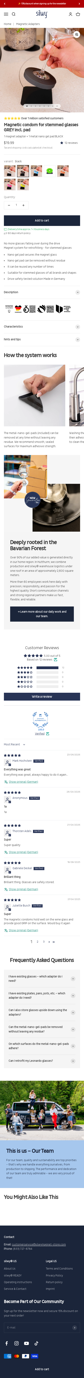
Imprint (50, 1289)
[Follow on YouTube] (26, 1343)
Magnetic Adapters (28, 24)
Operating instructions (18, 1282)
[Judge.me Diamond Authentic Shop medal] (40, 720)
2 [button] (37, 941)
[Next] (79, 4)
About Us (9, 1268)
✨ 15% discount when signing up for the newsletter (42, 3)
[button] (62, 143)
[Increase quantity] (23, 205)
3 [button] (44, 941)
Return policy (54, 1282)
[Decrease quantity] (9, 205)
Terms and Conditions (59, 1268)
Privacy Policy (54, 1275)
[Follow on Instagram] (16, 1343)
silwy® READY (13, 1275)
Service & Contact (15, 1289)
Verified (40, 733)
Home (7, 24)
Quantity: (9, 197)
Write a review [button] (42, 697)
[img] (12, 755)
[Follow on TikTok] (36, 1343)
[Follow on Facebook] (6, 1343)
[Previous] (4, 4)
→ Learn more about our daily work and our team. (42, 614)
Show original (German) (23, 781)
